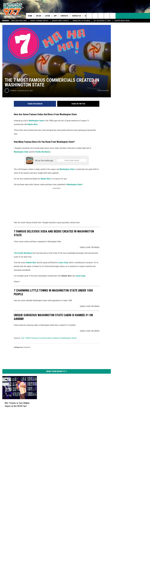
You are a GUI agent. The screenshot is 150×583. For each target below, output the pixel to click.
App (55, 16)
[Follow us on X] (113, 16)
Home (30, 16)
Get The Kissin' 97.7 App (102, 21)
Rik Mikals (13, 90)
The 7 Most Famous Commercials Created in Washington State (49, 338)
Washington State (36, 120)
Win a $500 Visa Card (19, 21)
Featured (26, 347)
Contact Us (76, 16)
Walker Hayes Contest (60, 21)
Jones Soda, (63, 262)
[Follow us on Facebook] (101, 16)
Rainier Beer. (32, 124)
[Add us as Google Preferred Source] (95, 16)
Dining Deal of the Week (81, 21)
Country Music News (122, 21)
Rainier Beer (46, 179)
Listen (47, 16)
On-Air (38, 16)
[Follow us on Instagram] (107, 16)
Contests (64, 16)
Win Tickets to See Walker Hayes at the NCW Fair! (17, 404)
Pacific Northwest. (43, 152)
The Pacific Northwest (23, 253)
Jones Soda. (81, 276)
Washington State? (75, 184)
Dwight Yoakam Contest (39, 21)
